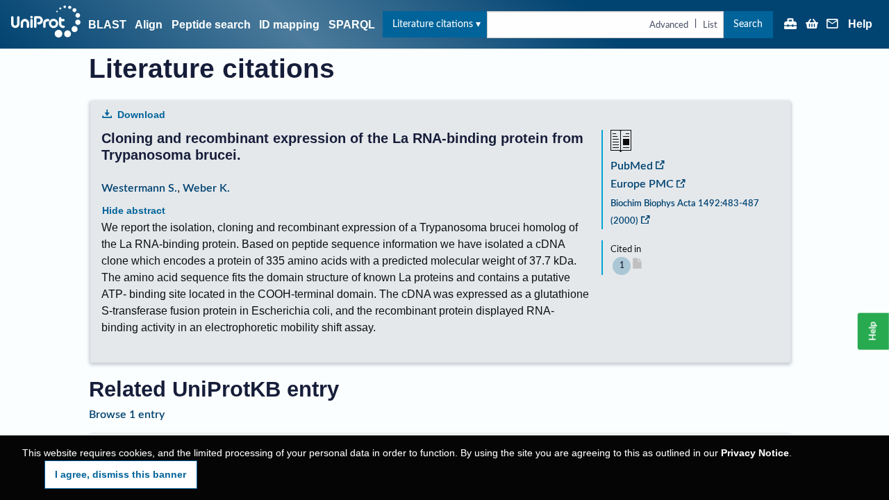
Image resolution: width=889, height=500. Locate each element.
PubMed (631, 166)
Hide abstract (133, 210)
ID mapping (289, 25)
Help (860, 24)
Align (149, 25)
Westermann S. (139, 188)
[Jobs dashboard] (790, 25)
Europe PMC (642, 184)
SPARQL (352, 25)
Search (748, 24)
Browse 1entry (127, 414)
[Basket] (812, 25)
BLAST (107, 25)
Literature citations (432, 24)
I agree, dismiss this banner (120, 474)
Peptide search (211, 25)
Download (141, 114)
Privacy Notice (755, 453)
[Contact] (832, 25)
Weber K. (206, 188)
